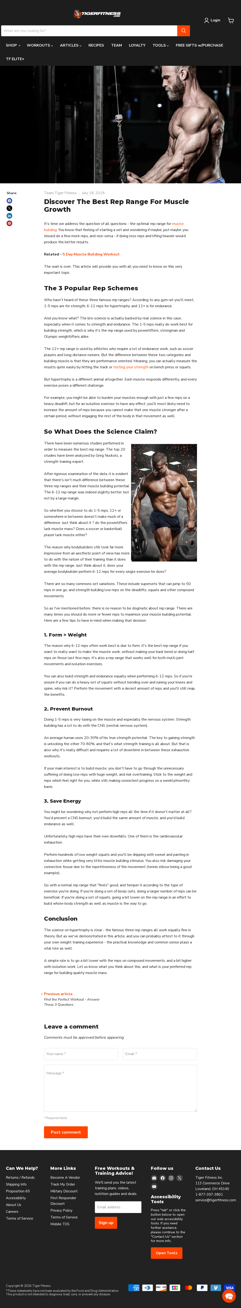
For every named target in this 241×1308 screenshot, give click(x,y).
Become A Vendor (65, 1177)
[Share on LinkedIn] (9, 216)
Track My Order (62, 1184)
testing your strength (131, 367)
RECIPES (96, 45)
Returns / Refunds (20, 1177)
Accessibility (16, 1198)
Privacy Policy (61, 1210)
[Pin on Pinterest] (9, 223)
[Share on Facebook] (9, 201)
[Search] (183, 30)
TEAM (116, 45)
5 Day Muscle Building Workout (91, 254)
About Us (13, 1204)
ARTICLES (70, 45)
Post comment (66, 1132)
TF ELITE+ (15, 59)
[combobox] (89, 30)
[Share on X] (9, 208)
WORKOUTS (39, 45)
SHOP (12, 45)
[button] (229, 1296)
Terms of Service (19, 1218)
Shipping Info (16, 1184)
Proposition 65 (18, 1191)
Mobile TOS (59, 1224)
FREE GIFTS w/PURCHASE (199, 45)
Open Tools (166, 1253)
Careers (12, 1211)
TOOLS (160, 45)
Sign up (106, 1223)
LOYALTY (137, 45)
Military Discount (64, 1191)
